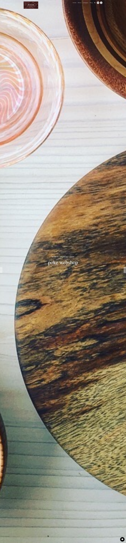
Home (74, 2)
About (79, 2)
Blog (91, 2)
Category (85, 2)
